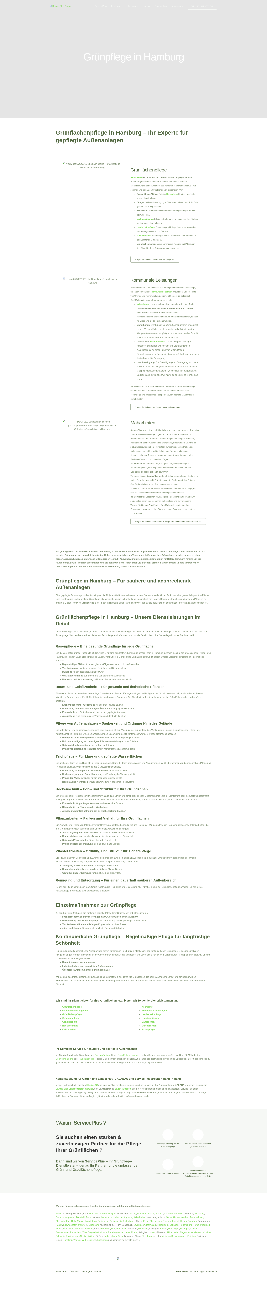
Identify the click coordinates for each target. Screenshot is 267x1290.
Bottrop (163, 1228)
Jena (127, 1232)
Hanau (152, 1232)
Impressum (177, 6)
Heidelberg (162, 1225)
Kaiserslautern (195, 1232)
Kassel (175, 1221)
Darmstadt (151, 1225)
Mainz (131, 1221)
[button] (137, 6)
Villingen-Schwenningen (174, 1236)
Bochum (60, 1217)
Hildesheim (172, 1232)
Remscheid (75, 1232)
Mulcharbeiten (144, 235)
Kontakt (146, 6)
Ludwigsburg (110, 1236)
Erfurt (146, 1221)
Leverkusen (139, 1225)
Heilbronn (105, 1228)
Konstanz (67, 1240)
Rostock (167, 1221)
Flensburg (147, 1236)
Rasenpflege (172, 194)
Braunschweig (197, 1217)
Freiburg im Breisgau (108, 1221)
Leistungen (116, 6)
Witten (91, 1236)
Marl (83, 1240)
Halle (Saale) (77, 1221)
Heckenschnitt (157, 341)
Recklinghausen (116, 1232)
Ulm (113, 1228)
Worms (76, 1240)
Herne (196, 1225)
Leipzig (132, 1213)
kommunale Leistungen (161, 292)
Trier (84, 1232)
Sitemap (98, 1271)
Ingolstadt (68, 1228)
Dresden (168, 1213)
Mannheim (106, 1217)
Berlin (58, 1213)
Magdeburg (91, 1221)
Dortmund (142, 1213)
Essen (151, 1213)
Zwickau (191, 1236)
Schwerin (60, 1236)
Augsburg (128, 1217)
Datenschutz (161, 6)
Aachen (185, 1217)
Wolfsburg (143, 1228)
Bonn (88, 1217)
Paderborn (205, 1225)
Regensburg (186, 1225)
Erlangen (184, 1228)
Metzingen (102, 1240)
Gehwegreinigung (64, 1059)
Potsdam (192, 1221)
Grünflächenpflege (148, 169)
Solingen (174, 1225)
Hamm (59, 1225)
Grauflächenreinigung (128, 1055)
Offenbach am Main (83, 1228)
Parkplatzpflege (86, 1059)
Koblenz (194, 1228)
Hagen (183, 1221)
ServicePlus (101, 6)
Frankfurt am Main (98, 1213)
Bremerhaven (62, 1232)
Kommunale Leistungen (153, 280)
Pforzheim (121, 1228)
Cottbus (207, 1232)
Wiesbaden (139, 1217)
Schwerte (91, 1240)
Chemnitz (60, 1221)
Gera (120, 1236)
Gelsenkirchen (173, 1217)
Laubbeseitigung (145, 219)
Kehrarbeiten (143, 304)
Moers (134, 1232)
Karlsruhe (118, 1217)
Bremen (159, 1213)
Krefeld (123, 1221)
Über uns (131, 6)
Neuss (59, 1228)
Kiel (68, 1221)
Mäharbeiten (142, 422)
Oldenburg (93, 1225)
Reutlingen (173, 1228)
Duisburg (199, 1213)
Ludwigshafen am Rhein (75, 1225)
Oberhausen (156, 1221)
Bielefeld (80, 1217)
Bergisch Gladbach (97, 1232)
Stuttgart (112, 1213)
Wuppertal (70, 1217)
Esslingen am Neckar (76, 1236)
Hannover (179, 1213)
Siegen (183, 1232)
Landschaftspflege (146, 227)
